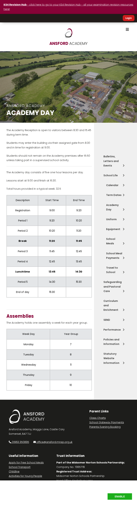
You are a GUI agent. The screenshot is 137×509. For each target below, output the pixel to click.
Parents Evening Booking (105, 427)
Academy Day (112, 207)
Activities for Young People (25, 476)
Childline (14, 471)
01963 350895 (20, 442)
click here (90, 494)
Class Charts (97, 418)
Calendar (112, 185)
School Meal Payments (114, 256)
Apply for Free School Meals (26, 462)
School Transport (20, 467)
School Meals (110, 241)
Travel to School (112, 270)
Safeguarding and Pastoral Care (112, 286)
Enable (120, 496)
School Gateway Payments (106, 422)
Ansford (68, 43)
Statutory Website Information (111, 358)
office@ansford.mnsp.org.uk (54, 442)
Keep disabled (123, 504)
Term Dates (113, 195)
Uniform (111, 219)
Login (128, 18)
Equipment (113, 229)
